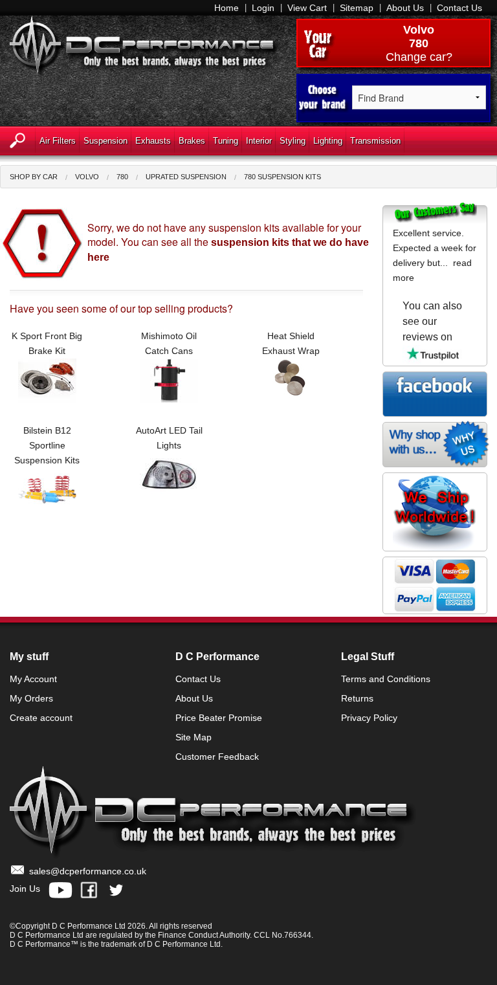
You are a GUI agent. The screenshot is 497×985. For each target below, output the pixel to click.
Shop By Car (34, 177)
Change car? (419, 56)
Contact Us (459, 8)
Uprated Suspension (186, 177)
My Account (33, 679)
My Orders (31, 698)
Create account (41, 718)
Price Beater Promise (218, 718)
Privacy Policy (369, 718)
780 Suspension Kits (282, 177)
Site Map (193, 737)
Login (263, 8)
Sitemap (356, 8)
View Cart (307, 8)
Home (226, 8)
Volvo (418, 29)
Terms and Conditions (385, 679)
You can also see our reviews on (432, 321)
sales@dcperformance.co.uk (87, 871)
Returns (357, 698)
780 (122, 177)
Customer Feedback (217, 756)
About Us (405, 8)
